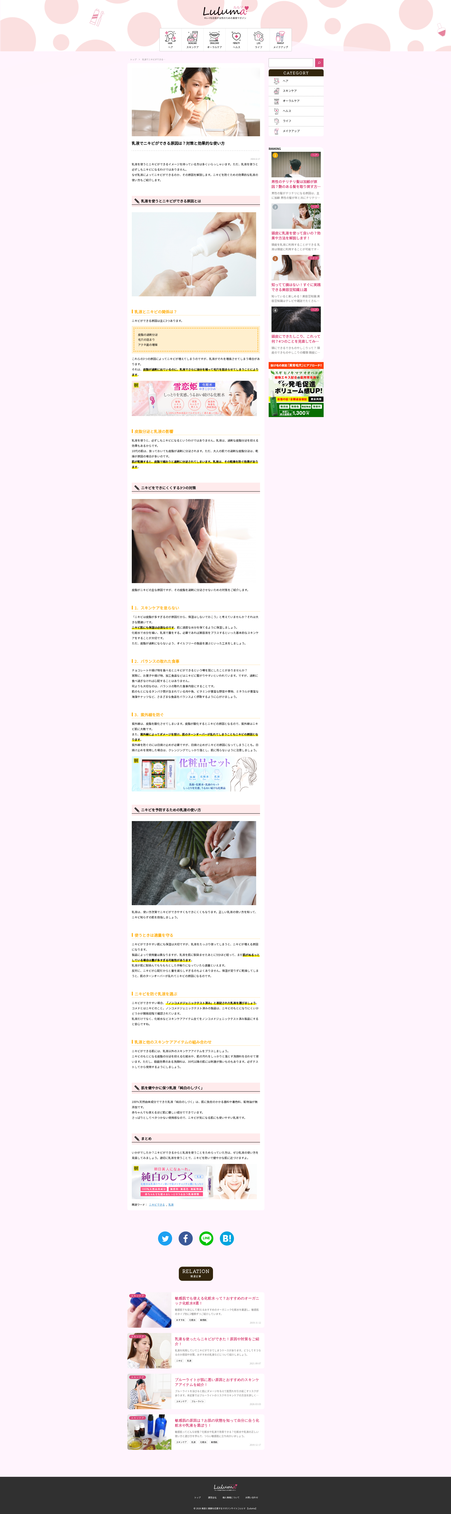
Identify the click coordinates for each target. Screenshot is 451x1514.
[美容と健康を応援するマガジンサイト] (225, 12)
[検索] (319, 62)
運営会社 (212, 1497)
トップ (133, 59)
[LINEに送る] (206, 1238)
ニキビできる (157, 1204)
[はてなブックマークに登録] (227, 1238)
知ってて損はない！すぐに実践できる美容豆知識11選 (296, 287)
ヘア (170, 47)
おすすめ (180, 1319)
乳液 (171, 1204)
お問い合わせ (251, 1497)
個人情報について (231, 1497)
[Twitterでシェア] (165, 1238)
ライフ (258, 47)
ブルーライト (197, 1401)
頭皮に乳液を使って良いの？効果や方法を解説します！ (296, 235)
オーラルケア (214, 47)
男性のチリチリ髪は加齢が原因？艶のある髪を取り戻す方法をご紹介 (296, 184)
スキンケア (192, 47)
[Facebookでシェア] (186, 1238)
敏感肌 (203, 1319)
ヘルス (236, 47)
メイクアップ (280, 47)
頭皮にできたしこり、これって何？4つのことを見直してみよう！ (295, 339)
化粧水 (192, 1319)
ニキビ (179, 1360)
